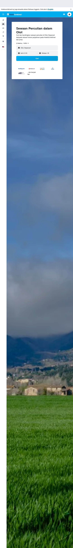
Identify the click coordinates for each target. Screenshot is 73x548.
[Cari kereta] (3, 28)
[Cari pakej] (3, 32)
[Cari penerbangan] (3, 20)
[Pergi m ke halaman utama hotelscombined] (14, 14)
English (50, 9)
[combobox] (22, 43)
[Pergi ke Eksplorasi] (3, 36)
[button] (71, 9)
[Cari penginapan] (3, 24)
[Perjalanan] (3, 41)
